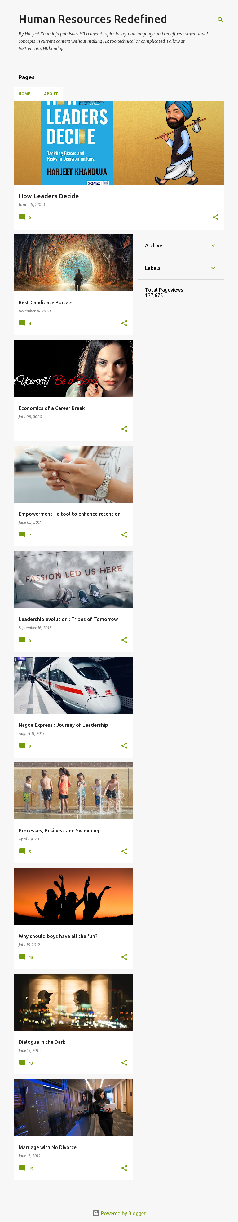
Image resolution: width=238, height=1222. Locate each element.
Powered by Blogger (123, 1213)
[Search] (220, 19)
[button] (215, 218)
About (51, 94)
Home (24, 94)
